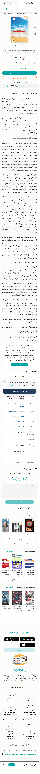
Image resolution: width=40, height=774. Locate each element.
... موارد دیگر (19, 650)
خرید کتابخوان (29, 707)
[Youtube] (22, 745)
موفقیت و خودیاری (15, 13)
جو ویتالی (21, 411)
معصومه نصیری (19, 416)
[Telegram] (26, 745)
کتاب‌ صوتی (30, 724)
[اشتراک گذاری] (35, 28)
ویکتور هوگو (10, 738)
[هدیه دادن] (35, 34)
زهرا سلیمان (20, 421)
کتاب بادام (10, 698)
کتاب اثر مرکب (10, 705)
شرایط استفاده (15, 754)
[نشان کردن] (35, 40)
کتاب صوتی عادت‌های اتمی (10, 714)
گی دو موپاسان (10, 729)
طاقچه (36, 13)
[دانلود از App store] (11, 639)
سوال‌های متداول (29, 703)
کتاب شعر (29, 731)
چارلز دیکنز (10, 727)
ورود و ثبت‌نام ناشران (32, 754)
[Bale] (29, 745)
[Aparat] (13, 745)
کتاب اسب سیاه (10, 703)
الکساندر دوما (10, 734)
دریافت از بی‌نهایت (18, 78)
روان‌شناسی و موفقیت (27, 13)
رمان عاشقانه (29, 722)
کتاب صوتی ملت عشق (10, 710)
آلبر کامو (10, 724)
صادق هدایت (10, 722)
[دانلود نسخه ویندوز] (27, 645)
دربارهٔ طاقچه (30, 700)
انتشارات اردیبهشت (18, 427)
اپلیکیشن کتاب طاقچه (29, 710)
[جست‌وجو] (15, 3)
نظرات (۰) (8, 9)
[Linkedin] (19, 745)
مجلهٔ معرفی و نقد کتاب (29, 714)
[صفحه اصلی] (29, 3)
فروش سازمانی (29, 705)
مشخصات (20, 9)
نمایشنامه (29, 727)
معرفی (31, 9)
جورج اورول (10, 731)
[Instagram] (9, 745)
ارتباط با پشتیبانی (19, 758)
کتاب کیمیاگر (10, 700)
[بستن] (4, 381)
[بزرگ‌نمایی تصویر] (13, 40)
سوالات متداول (6, 754)
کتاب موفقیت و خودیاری (29, 734)
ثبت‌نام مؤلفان (23, 754)
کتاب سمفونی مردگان (10, 707)
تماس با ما (29, 698)
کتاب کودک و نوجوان (29, 738)
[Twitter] (16, 745)
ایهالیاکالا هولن (13, 411)
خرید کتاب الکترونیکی (19, 73)
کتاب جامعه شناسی (29, 729)
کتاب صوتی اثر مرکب (10, 712)
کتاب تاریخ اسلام (29, 736)
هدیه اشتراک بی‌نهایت (29, 712)
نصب (19, 364)
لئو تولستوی (10, 736)
